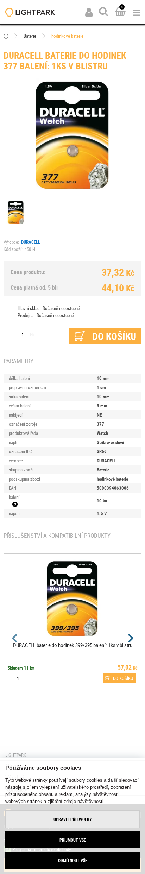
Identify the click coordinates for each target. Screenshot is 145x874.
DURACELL (30, 242)
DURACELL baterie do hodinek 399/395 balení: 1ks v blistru (72, 644)
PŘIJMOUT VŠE (72, 840)
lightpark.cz (30, 12)
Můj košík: (120, 12)
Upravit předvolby (72, 819)
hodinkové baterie (67, 36)
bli (32, 334)
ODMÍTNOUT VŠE (72, 860)
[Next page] (130, 638)
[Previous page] (15, 638)
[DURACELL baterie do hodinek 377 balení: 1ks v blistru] (72, 133)
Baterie (30, 36)
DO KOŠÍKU (123, 678)
